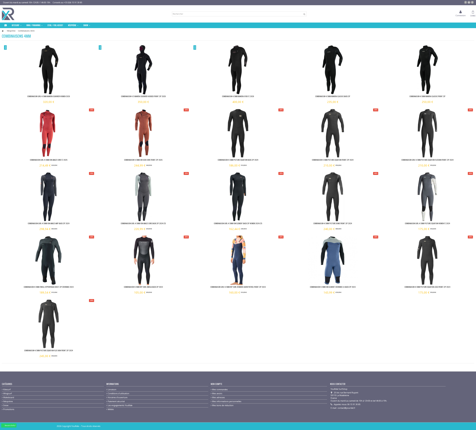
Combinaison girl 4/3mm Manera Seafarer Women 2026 (48, 96)
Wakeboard (8, 397)
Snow (5, 405)
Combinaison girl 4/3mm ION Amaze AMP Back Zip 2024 (49, 223)
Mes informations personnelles (226, 401)
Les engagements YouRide (120, 405)
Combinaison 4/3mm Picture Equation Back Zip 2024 (238, 159)
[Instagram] (472, 2)
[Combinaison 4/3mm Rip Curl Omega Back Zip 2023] (143, 260)
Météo (111, 409)
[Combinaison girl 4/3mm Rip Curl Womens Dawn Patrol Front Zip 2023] (238, 260)
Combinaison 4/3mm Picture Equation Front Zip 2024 (333, 159)
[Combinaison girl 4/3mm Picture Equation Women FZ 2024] (427, 197)
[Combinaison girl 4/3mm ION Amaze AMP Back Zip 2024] (48, 197)
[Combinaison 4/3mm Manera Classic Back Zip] (332, 69)
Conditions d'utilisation (118, 393)
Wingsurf (7, 393)
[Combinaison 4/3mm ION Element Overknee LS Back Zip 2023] (332, 260)
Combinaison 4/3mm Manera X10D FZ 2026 (238, 96)
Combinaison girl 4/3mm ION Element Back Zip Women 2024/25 (238, 223)
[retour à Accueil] (2, 31)
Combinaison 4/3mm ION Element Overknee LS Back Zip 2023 (333, 286)
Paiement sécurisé (116, 401)
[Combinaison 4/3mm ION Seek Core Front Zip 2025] (143, 133)
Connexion (461, 15)
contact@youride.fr (346, 408)
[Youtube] (468, 2)
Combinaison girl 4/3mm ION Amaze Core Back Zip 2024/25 (143, 223)
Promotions (8, 409)
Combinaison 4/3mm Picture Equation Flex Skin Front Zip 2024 (48, 350)
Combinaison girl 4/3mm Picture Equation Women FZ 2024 (427, 223)
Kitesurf (7, 389)
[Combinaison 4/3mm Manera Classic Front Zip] (427, 69)
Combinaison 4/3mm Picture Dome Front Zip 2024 (332, 223)
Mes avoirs (217, 393)
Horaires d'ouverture (117, 397)
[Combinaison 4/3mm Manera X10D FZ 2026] (238, 69)
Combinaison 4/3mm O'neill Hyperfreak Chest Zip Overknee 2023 (49, 286)
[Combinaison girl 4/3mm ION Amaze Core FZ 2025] (48, 133)
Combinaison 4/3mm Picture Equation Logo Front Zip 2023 (427, 286)
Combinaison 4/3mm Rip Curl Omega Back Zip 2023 (143, 286)
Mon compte (216, 384)
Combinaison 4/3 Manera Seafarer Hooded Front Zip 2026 (143, 96)
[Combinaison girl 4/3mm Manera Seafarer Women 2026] (48, 69)
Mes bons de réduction (222, 405)
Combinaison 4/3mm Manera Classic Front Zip (427, 96)
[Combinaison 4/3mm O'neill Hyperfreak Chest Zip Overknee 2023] (48, 260)
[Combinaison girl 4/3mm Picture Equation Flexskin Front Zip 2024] (427, 133)
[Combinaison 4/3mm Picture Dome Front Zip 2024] (332, 197)
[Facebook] (465, 2)
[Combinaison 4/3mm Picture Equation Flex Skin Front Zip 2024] (48, 324)
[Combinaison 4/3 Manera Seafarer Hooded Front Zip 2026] (143, 69)
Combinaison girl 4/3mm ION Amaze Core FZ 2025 (48, 159)
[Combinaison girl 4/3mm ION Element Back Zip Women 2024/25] (238, 197)
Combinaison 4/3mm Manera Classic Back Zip (332, 96)
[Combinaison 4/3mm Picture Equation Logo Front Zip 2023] (427, 260)
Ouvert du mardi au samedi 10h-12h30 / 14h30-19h (26, 2)
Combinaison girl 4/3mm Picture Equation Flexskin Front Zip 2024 (427, 159)
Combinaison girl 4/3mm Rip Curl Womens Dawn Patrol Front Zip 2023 (238, 286)
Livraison (112, 389)
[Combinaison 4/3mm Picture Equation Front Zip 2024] (332, 133)
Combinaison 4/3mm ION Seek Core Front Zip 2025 (143, 159)
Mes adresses (218, 397)
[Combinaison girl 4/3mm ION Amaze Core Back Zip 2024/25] (143, 197)
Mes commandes (220, 389)
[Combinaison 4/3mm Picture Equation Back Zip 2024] (238, 133)
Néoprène (8, 401)
